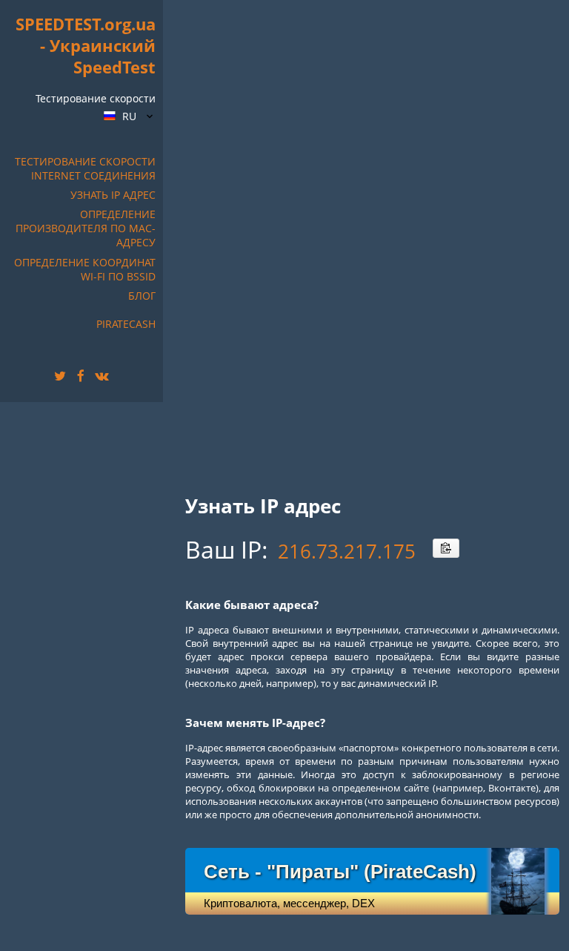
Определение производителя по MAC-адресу (86, 228)
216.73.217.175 (347, 551)
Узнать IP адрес (113, 195)
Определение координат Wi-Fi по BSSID (85, 269)
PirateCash (126, 324)
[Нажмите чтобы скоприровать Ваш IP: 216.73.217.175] (446, 548)
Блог (142, 296)
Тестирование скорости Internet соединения (85, 168)
